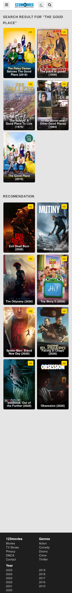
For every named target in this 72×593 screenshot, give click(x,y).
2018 (42, 574)
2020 (9, 590)
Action (43, 543)
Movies (10, 543)
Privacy (10, 551)
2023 (9, 578)
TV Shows (12, 547)
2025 (9, 570)
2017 (42, 578)
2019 (42, 570)
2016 (42, 582)
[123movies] (24, 5)
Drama (43, 551)
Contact (11, 559)
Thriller (43, 559)
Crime (43, 555)
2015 (42, 586)
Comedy (44, 547)
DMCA (10, 555)
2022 (9, 582)
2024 (9, 574)
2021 (9, 586)
